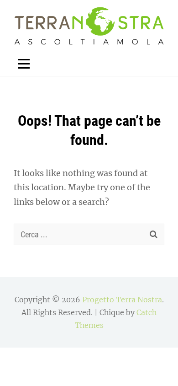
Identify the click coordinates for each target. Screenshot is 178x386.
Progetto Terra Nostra (122, 299)
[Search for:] (89, 234)
